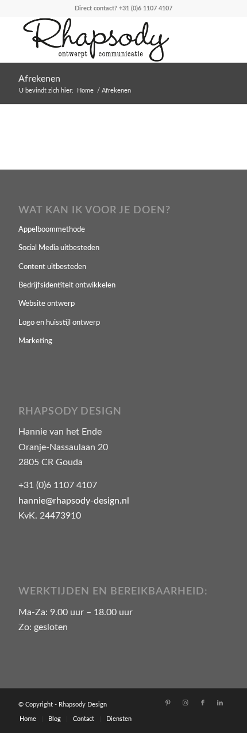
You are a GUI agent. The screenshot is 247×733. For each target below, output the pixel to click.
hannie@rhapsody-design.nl (73, 500)
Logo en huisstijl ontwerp (59, 323)
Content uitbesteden (52, 267)
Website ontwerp (46, 304)
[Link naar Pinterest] (168, 703)
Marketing (35, 341)
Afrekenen (39, 78)
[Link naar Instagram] (185, 703)
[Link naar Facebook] (202, 703)
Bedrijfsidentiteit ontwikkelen (66, 285)
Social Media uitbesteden (58, 248)
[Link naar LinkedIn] (220, 703)
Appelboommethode (51, 229)
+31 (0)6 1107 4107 (145, 8)
